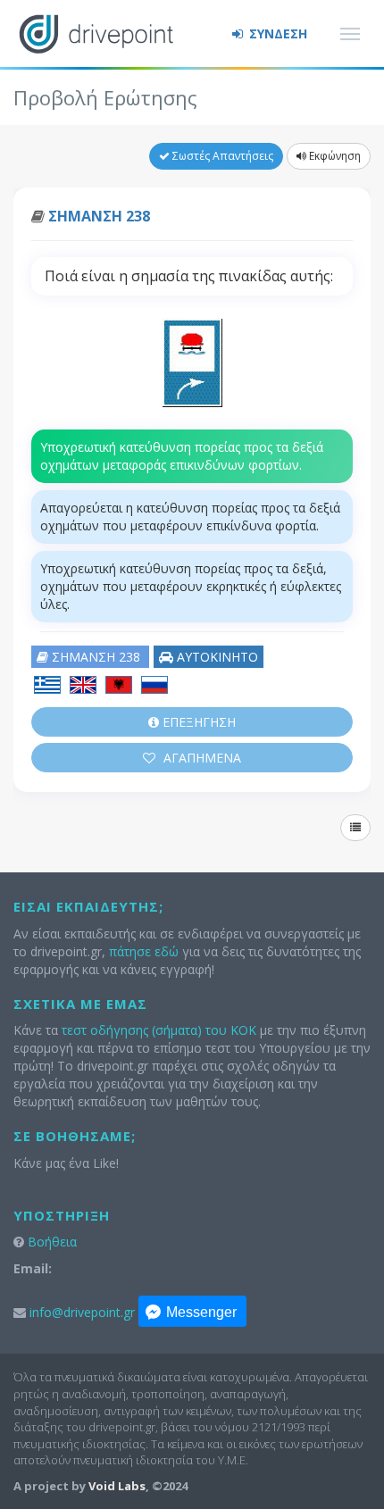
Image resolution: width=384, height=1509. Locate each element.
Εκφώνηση (333, 155)
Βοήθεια (52, 1241)
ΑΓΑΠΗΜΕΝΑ (200, 757)
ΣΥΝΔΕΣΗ (276, 33)
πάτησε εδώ (144, 951)
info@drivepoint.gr (82, 1312)
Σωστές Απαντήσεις (221, 155)
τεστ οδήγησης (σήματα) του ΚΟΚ (159, 1029)
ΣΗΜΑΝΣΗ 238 (99, 216)
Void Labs (117, 1486)
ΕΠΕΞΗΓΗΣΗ (197, 721)
